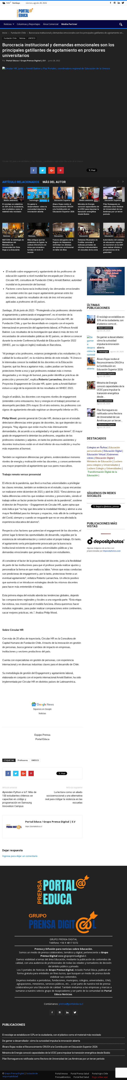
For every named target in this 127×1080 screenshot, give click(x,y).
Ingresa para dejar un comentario (19, 856)
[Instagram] (114, 3)
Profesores (23, 760)
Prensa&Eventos (62, 1077)
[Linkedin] (119, 3)
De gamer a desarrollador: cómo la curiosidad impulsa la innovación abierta (41, 1040)
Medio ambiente (10, 200)
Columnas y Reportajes (28, 24)
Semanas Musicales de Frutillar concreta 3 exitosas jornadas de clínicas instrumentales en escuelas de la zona (88, 245)
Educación (58, 236)
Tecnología (33, 200)
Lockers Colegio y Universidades (104, 468)
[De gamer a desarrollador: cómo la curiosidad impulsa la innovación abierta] (38, 194)
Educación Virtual (96, 454)
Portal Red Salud (81, 1077)
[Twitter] (123, 3)
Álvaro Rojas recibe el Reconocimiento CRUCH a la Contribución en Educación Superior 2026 (50, 1046)
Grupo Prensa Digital (14, 1073)
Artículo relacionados (20, 182)
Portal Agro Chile (100, 1073)
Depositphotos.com (112, 551)
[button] (121, 25)
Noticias (8, 24)
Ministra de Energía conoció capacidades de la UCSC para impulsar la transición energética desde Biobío (88, 209)
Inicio (4, 32)
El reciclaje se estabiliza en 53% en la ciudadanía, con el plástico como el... (111, 320)
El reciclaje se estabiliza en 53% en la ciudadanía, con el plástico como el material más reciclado (51, 1034)
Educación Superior (62, 200)
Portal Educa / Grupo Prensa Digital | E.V (25, 60)
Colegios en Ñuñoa (97, 447)
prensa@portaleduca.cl (71, 1003)
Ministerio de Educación (99, 461)
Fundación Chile (10, 38)
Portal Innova (61, 1073)
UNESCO (31, 38)
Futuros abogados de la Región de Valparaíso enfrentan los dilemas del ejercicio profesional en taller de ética (63, 245)
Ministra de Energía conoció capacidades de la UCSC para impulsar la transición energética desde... (110, 389)
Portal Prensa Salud (80, 1073)
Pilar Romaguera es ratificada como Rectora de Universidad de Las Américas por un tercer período (113, 209)
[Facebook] (110, 3)
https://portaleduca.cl (33, 826)
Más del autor (54, 182)
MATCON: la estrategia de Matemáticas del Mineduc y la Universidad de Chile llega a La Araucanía (13, 245)
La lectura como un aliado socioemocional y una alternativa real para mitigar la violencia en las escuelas (63, 797)
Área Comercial (50, 24)
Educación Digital (113, 451)
